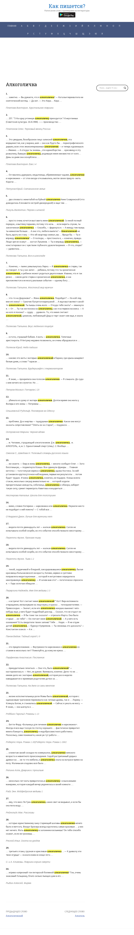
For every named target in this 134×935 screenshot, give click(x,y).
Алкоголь (80, 915)
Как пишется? (67, 5)
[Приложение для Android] (67, 14)
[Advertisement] (67, 63)
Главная (11, 25)
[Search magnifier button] (125, 88)
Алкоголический (14, 915)
